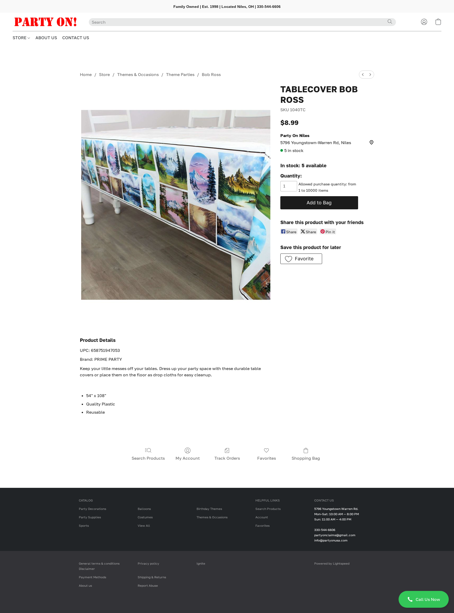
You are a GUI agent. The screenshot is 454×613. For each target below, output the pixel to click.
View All (144, 526)
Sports (84, 526)
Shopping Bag (306, 458)
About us (85, 585)
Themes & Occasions (138, 74)
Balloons (144, 509)
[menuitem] (363, 74)
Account (261, 517)
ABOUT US (46, 37)
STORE (20, 37)
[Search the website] (390, 21)
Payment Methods (92, 577)
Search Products (148, 458)
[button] (424, 599)
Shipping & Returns (152, 577)
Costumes (145, 517)
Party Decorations (92, 509)
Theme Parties (180, 74)
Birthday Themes (209, 509)
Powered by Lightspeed (331, 563)
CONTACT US (75, 37)
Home (86, 74)
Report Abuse (148, 585)
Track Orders (227, 458)
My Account (188, 458)
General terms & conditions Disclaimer (99, 566)
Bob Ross (211, 74)
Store (104, 74)
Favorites (266, 458)
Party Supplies (90, 517)
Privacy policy (148, 563)
